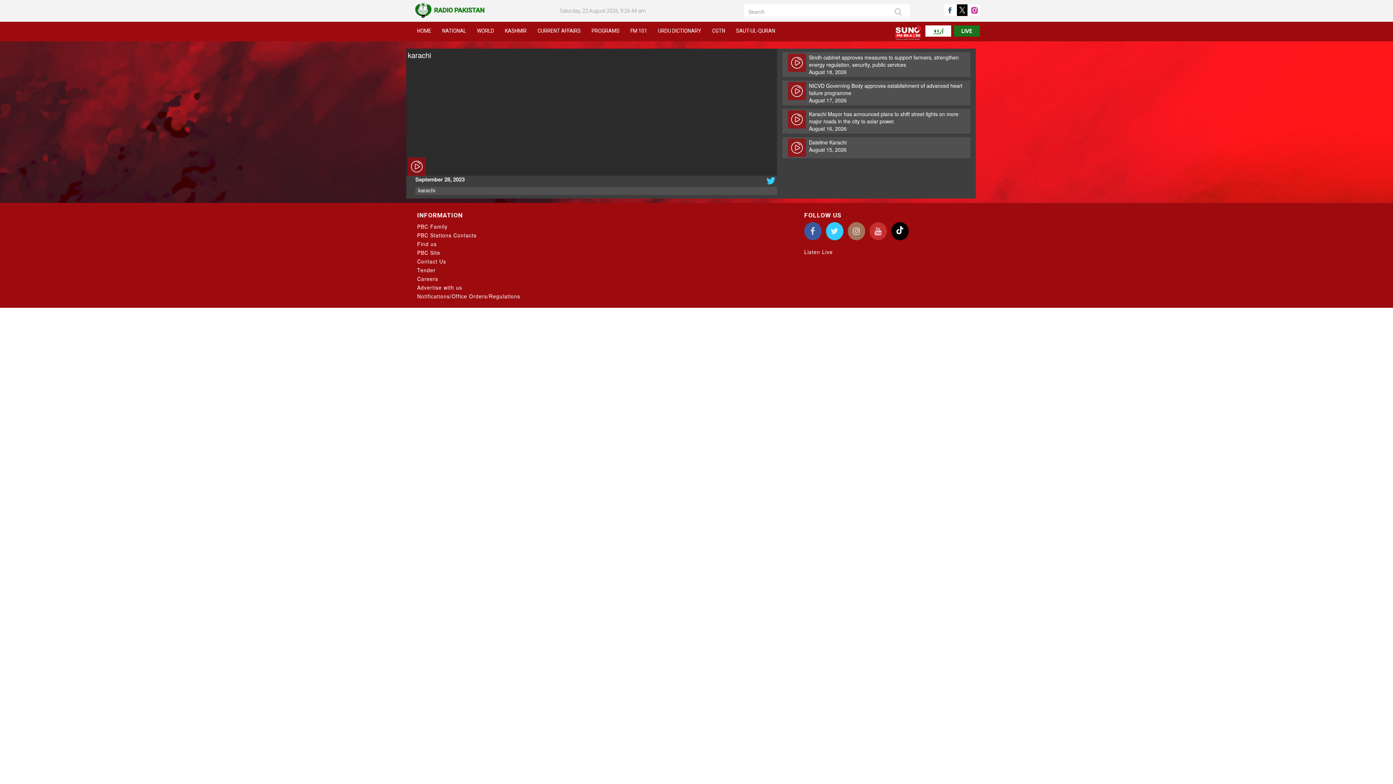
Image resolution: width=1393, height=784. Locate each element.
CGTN (718, 31)
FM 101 (638, 31)
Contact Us (431, 261)
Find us (427, 244)
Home (424, 31)
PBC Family (432, 226)
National (454, 31)
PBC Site (428, 252)
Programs (606, 31)
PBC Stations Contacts (447, 235)
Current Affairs (559, 31)
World (485, 31)
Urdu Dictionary (679, 31)
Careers (427, 278)
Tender (426, 270)
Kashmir (516, 31)
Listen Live (818, 252)
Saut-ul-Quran (755, 31)
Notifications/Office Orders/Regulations (468, 296)
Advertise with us (439, 287)
